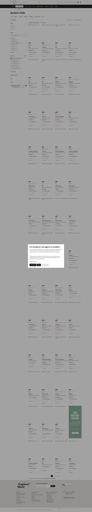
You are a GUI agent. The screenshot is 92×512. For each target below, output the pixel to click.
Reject (39, 265)
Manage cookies (45, 265)
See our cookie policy (33, 261)
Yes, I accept (33, 265)
